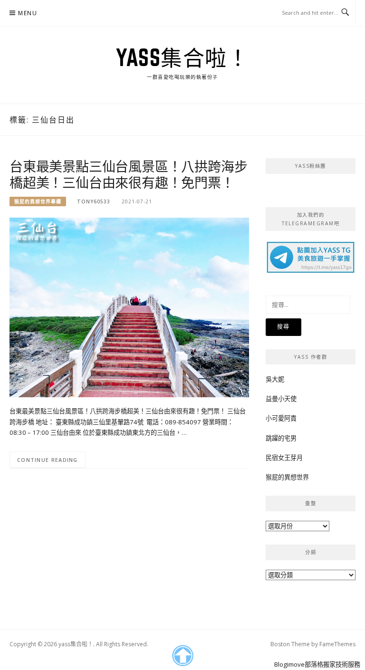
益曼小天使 (281, 398)
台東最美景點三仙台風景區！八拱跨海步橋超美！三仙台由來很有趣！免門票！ (128, 174)
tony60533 (93, 201)
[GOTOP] (182, 656)
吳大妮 (275, 379)
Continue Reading (47, 459)
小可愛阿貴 (281, 418)
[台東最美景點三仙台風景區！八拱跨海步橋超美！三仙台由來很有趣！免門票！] (129, 306)
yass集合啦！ (182, 57)
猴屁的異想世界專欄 (37, 201)
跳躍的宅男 (281, 438)
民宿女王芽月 (284, 457)
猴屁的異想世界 (287, 477)
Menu (27, 13)
